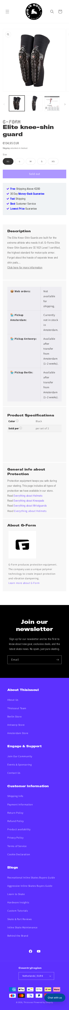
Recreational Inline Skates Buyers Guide (31, 877)
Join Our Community (19, 756)
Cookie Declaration (18, 854)
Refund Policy (15, 821)
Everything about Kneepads (29, 501)
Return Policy (15, 812)
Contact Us (13, 772)
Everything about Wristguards (30, 506)
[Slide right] (65, 104)
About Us (12, 699)
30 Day (27, 194)
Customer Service (23, 204)
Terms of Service (17, 846)
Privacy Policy (15, 837)
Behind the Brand (17, 935)
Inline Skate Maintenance (22, 927)
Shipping (6, 148)
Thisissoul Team (16, 708)
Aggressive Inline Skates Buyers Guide (29, 885)
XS (55, 162)
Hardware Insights (18, 902)
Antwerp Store (16, 724)
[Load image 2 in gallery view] (34, 103)
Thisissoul (29, 1002)
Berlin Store (14, 716)
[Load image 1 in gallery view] (17, 103)
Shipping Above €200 (25, 189)
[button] (7, 12)
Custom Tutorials (17, 910)
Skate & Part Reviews (19, 919)
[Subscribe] (57, 659)
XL (10, 162)
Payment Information (20, 804)
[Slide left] (4, 104)
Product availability (19, 829)
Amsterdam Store (17, 733)
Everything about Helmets (28, 496)
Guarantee (23, 209)
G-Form (12, 121)
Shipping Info (15, 796)
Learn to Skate (16, 894)
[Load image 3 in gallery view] (52, 103)
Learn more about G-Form (24, 583)
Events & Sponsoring (19, 764)
